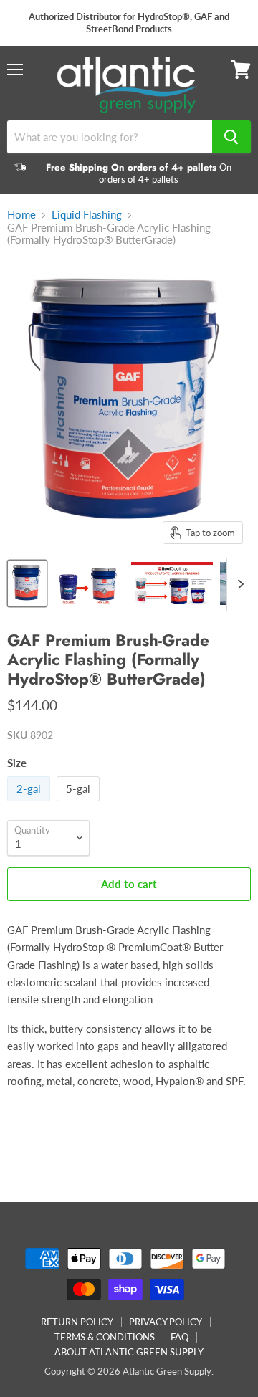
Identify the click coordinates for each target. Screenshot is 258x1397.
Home (21, 215)
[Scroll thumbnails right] (237, 584)
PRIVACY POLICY (165, 1321)
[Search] (231, 136)
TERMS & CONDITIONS (104, 1337)
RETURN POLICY (77, 1321)
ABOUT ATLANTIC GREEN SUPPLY (129, 1352)
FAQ (179, 1337)
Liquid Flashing (87, 215)
